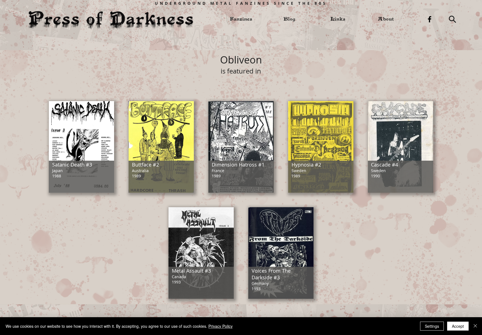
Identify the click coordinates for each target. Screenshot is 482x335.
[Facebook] (429, 19)
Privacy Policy (220, 326)
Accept (458, 326)
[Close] (475, 326)
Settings (432, 326)
